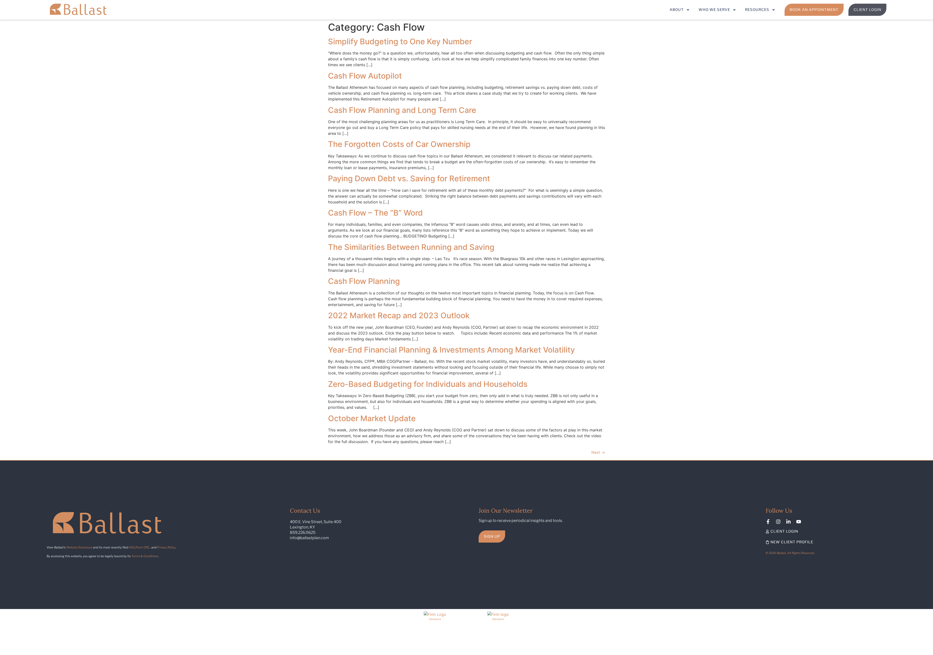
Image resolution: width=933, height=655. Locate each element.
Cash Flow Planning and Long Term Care (402, 110)
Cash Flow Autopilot (365, 76)
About (677, 10)
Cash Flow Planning (364, 281)
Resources (757, 10)
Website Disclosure (79, 547)
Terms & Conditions (144, 556)
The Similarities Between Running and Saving (411, 247)
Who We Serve (714, 10)
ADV (132, 547)
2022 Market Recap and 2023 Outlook (399, 315)
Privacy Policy (166, 547)
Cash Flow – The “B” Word (375, 213)
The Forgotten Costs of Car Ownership (399, 144)
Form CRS (142, 547)
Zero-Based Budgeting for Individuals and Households (427, 384)
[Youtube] (798, 521)
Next (598, 452)
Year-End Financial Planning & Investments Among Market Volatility (451, 350)
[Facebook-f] (768, 521)
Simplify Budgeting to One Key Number (400, 41)
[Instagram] (778, 521)
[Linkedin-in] (788, 521)
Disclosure (435, 619)
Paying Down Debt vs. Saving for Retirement (409, 178)
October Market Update (372, 418)
